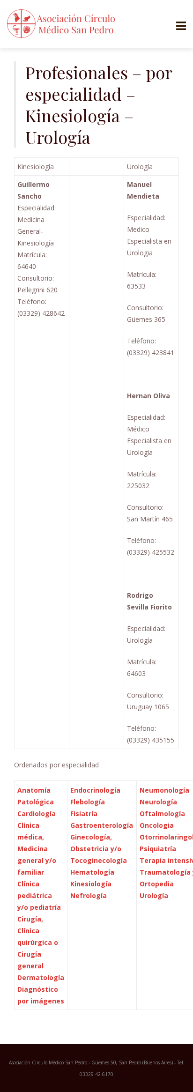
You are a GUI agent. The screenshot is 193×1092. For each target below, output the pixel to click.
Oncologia (157, 825)
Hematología (92, 872)
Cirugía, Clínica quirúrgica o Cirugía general (37, 942)
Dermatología (40, 977)
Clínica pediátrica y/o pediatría (39, 895)
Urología (154, 895)
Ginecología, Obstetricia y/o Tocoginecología (98, 848)
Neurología (159, 801)
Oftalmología (162, 813)
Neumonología (164, 790)
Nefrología (88, 895)
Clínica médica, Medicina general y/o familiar (36, 849)
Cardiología (36, 813)
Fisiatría (83, 813)
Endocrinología (96, 790)
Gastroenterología (101, 825)
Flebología (87, 801)
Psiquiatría (159, 848)
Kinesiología (90, 883)
